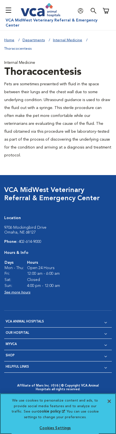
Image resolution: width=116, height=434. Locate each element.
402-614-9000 (30, 242)
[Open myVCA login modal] (81, 11)
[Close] (109, 401)
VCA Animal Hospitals (25, 321)
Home (9, 40)
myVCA (11, 344)
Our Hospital (17, 333)
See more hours (17, 292)
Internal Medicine (67, 40)
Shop (10, 355)
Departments (34, 40)
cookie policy (51, 411)
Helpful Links (17, 366)
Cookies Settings (55, 428)
